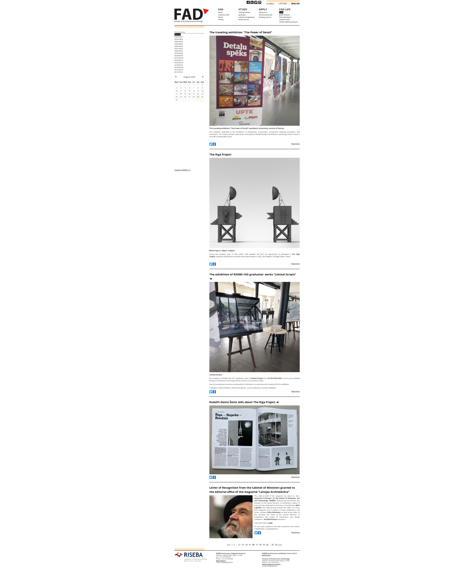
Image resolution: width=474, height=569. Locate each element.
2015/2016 (178, 63)
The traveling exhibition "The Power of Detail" (240, 32)
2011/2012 (178, 72)
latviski (283, 3)
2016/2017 (178, 60)
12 (239, 544)
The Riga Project (220, 154)
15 (250, 544)
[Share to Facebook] (214, 144)
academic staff (223, 15)
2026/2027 (178, 37)
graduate (242, 15)
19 (264, 544)
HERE (271, 523)
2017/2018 (178, 58)
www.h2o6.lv (266, 555)
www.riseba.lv (221, 561)
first (228, 545)
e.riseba (270, 3)
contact (221, 19)
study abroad (243, 19)
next (280, 545)
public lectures (284, 15)
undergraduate (244, 12)
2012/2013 (178, 70)
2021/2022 (178, 48)
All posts (177, 34)
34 (276, 544)
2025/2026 (178, 39)
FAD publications (285, 17)
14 (246, 544)
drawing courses (265, 17)
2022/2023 (178, 46)
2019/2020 (178, 53)
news (281, 12)
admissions (263, 12)
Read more (295, 144)
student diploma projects (288, 22)
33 (272, 544)
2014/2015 (178, 65)
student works (284, 19)
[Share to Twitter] (210, 144)
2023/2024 (178, 44)
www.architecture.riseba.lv (271, 564)
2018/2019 (178, 55)
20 (267, 544)
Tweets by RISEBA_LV (182, 170)
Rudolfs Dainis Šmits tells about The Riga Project (242, 402)
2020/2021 (178, 51)
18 (260, 544)
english (295, 3)
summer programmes (246, 17)
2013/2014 (178, 67)
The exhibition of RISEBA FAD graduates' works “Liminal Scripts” (252, 274)
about (220, 12)
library (220, 17)
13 (243, 544)
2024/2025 (178, 41)
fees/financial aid (265, 15)
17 (257, 544)
